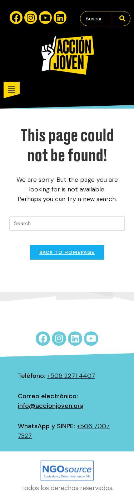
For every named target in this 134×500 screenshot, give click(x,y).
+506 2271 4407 (71, 375)
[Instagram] (30, 17)
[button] (69, 90)
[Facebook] (16, 17)
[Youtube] (45, 17)
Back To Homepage (67, 252)
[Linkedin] (60, 17)
